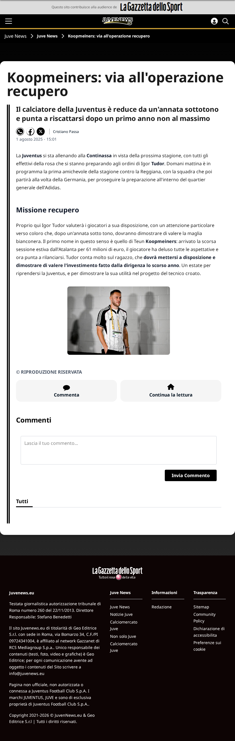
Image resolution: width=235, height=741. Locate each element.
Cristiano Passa (66, 131)
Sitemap (201, 606)
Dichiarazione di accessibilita (209, 632)
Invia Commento (191, 475)
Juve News (16, 36)
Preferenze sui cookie (207, 646)
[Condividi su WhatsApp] (20, 132)
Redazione (162, 606)
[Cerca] (226, 21)
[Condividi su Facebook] (30, 132)
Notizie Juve (121, 614)
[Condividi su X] (41, 132)
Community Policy (204, 617)
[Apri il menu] (9, 21)
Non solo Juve (123, 636)
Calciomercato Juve (123, 625)
